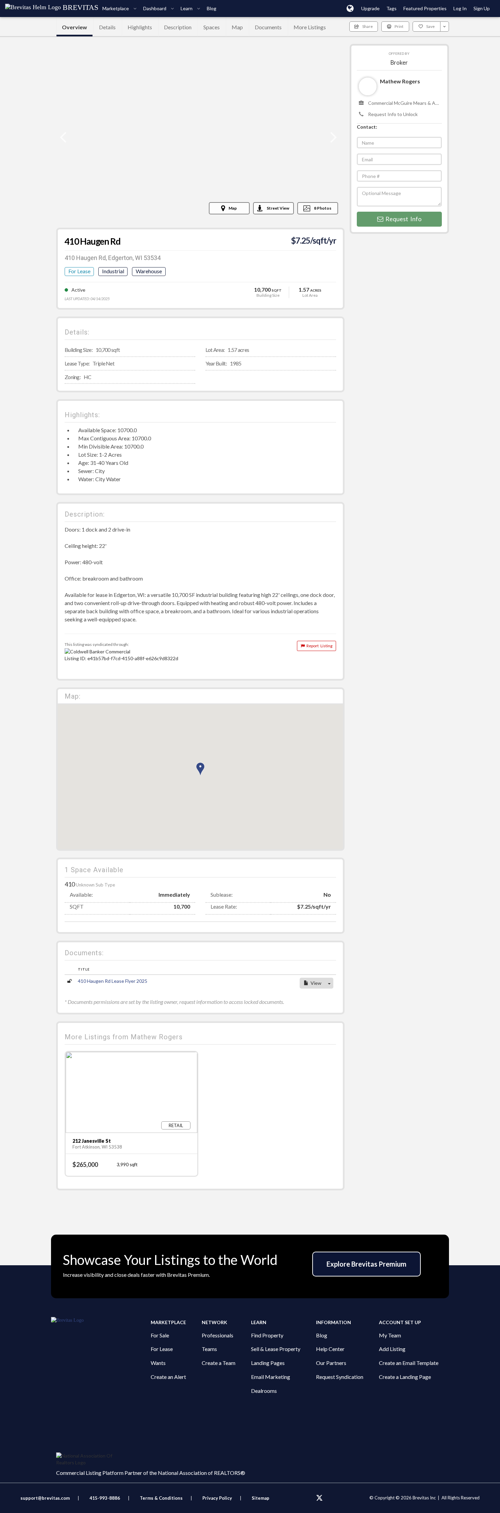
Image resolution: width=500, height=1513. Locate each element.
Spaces (211, 27)
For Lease (162, 1349)
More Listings (310, 27)
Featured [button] (425, 8)
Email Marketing (270, 1376)
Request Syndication (339, 1376)
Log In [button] (460, 8)
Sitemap (260, 1498)
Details (107, 27)
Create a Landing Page (405, 1376)
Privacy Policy (217, 1498)
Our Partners (331, 1363)
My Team (390, 1335)
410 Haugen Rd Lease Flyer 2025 (112, 981)
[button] (350, 8)
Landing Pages (268, 1363)
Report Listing (318, 645)
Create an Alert (168, 1376)
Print (399, 26)
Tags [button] (391, 8)
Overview (74, 27)
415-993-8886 (104, 1498)
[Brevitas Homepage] (101, 1320)
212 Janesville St (91, 1141)
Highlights (140, 27)
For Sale (160, 1335)
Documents (268, 27)
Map (237, 27)
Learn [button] (187, 8)
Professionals (217, 1335)
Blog (321, 1335)
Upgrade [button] (370, 8)
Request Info (402, 219)
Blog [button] (211, 8)
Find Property (267, 1335)
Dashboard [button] (155, 8)
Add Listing (392, 1349)
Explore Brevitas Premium (366, 1264)
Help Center (330, 1349)
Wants (158, 1363)
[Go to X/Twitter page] (319, 1498)
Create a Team (218, 1363)
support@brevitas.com (45, 1498)
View (315, 983)
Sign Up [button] (481, 8)
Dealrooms (264, 1390)
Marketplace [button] (116, 8)
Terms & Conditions (162, 1498)
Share (367, 26)
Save (430, 26)
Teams (209, 1349)
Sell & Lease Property (275, 1349)
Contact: (367, 127)
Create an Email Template (408, 1363)
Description (177, 27)
